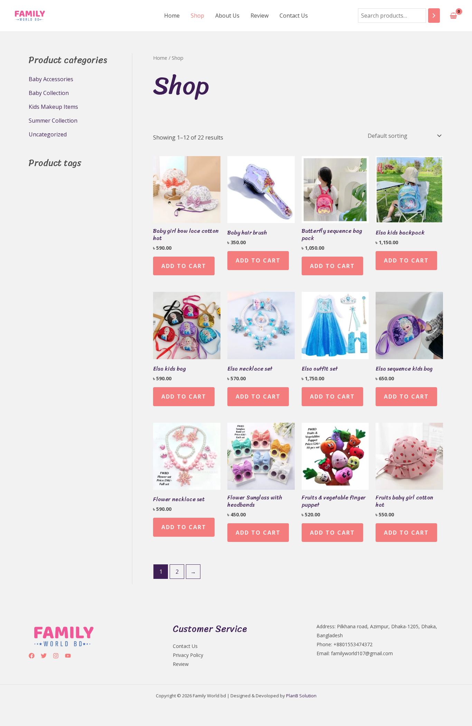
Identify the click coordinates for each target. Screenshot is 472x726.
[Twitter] (44, 656)
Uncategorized (48, 134)
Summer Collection (53, 120)
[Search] (434, 15)
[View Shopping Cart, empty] (453, 15)
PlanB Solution (301, 695)
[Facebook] (32, 656)
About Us (227, 15)
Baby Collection (49, 93)
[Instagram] (56, 656)
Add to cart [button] (183, 266)
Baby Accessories (51, 79)
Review (259, 15)
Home (172, 15)
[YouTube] (68, 656)
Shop (197, 15)
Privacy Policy (188, 655)
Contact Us (294, 15)
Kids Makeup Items (53, 107)
